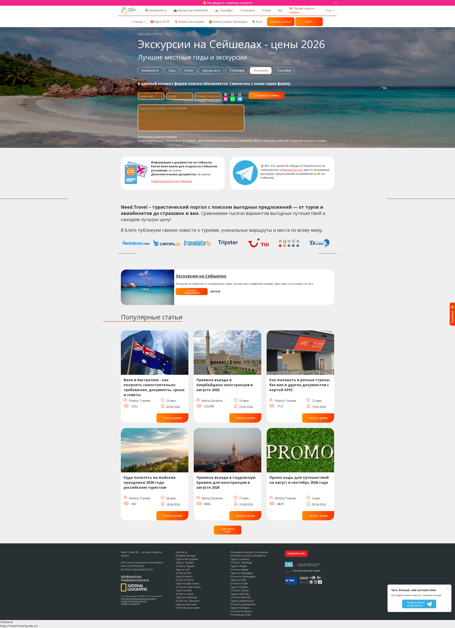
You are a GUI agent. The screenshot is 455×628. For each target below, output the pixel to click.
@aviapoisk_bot (292, 170)
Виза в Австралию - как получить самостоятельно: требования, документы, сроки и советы (154, 387)
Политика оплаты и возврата (248, 555)
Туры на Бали (184, 590)
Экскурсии (261, 70)
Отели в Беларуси (241, 611)
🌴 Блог (257, 22)
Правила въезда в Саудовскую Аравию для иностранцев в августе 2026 (226, 482)
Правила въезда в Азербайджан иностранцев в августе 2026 (224, 384)
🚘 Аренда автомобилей (190, 10)
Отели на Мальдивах (243, 576)
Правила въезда (185, 555)
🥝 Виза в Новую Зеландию (228, 22)
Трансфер (284, 70)
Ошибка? (452, 314)
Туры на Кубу (238, 580)
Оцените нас (296, 553)
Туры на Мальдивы (241, 573)
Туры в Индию (238, 566)
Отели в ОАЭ (183, 573)
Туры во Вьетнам (186, 604)
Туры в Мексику (239, 594)
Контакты (182, 552)
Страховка (247, 10)
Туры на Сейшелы (186, 597)
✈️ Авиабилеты (155, 10)
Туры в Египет (184, 576)
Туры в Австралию (187, 559)
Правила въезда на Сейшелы (171, 181)
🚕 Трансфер (224, 10)
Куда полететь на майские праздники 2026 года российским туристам (150, 482)
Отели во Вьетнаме (188, 607)
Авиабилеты (150, 70)
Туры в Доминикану (242, 600)
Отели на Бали (184, 594)
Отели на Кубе (239, 583)
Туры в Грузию (239, 587)
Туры (171, 70)
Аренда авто (211, 70)
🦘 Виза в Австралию (189, 22)
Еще (328, 10)
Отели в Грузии (239, 590)
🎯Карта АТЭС (160, 22)
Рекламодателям (240, 614)
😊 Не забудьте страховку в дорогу (227, 3)
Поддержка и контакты (135, 580)
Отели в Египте (185, 580)
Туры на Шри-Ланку (187, 583)
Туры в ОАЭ (183, 569)
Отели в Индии (239, 569)
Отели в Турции (185, 566)
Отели (266, 10)
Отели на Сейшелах (187, 600)
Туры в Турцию (185, 562)
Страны (137, 22)
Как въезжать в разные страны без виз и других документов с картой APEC (299, 384)
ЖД (280, 10)
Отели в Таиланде (241, 562)
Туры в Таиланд (239, 559)
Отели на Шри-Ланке (188, 587)
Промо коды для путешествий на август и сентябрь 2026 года (299, 480)
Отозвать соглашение (130, 603)
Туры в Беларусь (240, 607)
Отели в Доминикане (243, 604)
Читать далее (172, 418)
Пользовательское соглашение (249, 552)
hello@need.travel (131, 576)
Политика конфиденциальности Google (138, 598)
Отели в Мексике (240, 597)
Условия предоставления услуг (134, 601)
